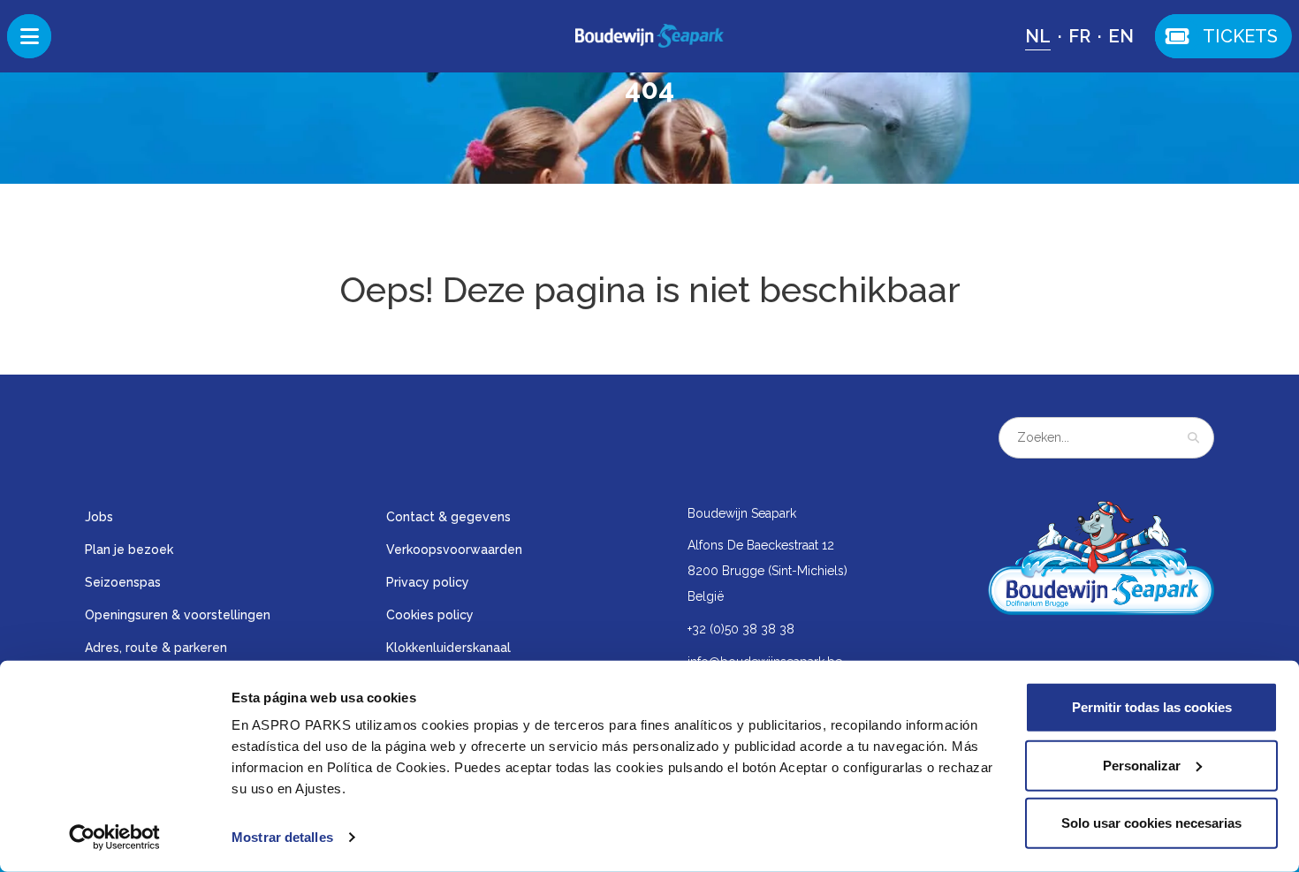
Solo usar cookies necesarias (1151, 822)
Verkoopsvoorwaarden (454, 549)
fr (1079, 36)
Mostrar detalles (282, 837)
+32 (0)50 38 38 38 (740, 629)
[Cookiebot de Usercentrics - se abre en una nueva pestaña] (114, 837)
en (1121, 36)
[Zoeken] (1193, 437)
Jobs (99, 517)
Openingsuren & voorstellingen (177, 615)
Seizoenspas (123, 582)
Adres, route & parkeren (156, 648)
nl (1038, 36)
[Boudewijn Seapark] (649, 36)
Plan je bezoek (129, 549)
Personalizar (1142, 764)
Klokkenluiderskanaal (448, 648)
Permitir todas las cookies (1152, 707)
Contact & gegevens (448, 517)
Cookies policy (430, 615)
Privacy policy (427, 582)
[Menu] (29, 36)
